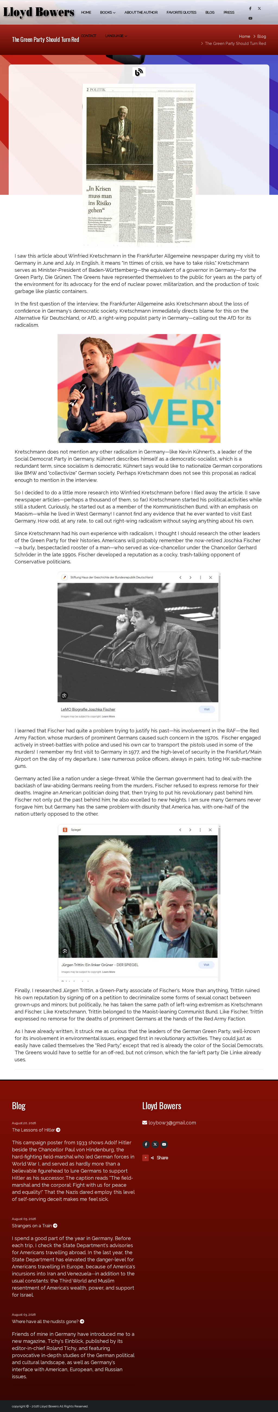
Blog (210, 12)
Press (229, 12)
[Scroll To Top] (268, 1406)
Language (114, 36)
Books (106, 12)
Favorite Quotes (181, 12)
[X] (155, 1144)
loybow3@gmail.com (172, 1123)
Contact (88, 36)
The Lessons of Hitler (34, 1130)
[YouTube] (164, 1144)
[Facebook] (146, 1144)
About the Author (141, 12)
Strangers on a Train (32, 1225)
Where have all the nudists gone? (46, 1321)
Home (86, 12)
